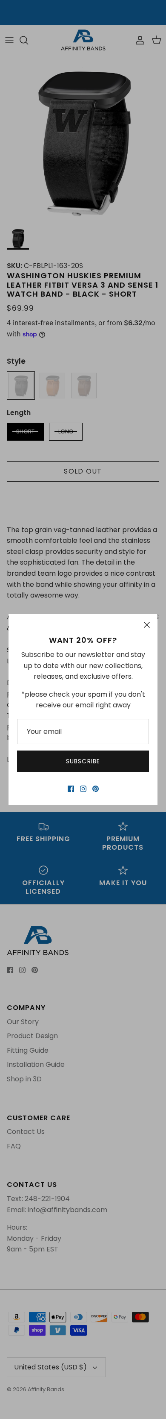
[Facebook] (71, 789)
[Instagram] (83, 789)
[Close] (146, 624)
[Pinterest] (95, 789)
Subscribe (83, 761)
